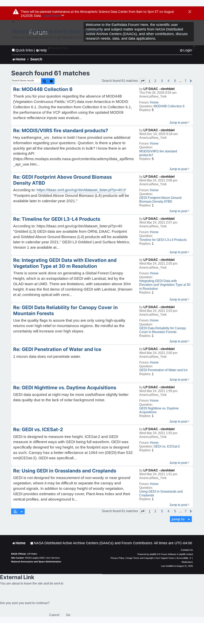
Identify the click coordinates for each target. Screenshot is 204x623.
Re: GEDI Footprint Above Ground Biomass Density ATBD (62, 180)
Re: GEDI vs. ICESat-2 (38, 429)
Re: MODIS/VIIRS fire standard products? (60, 130)
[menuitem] (91, 543)
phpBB (153, 554)
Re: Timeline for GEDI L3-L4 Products (56, 219)
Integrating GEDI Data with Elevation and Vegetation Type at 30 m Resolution (164, 284)
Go (68, 615)
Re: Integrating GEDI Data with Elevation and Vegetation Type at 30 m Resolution (65, 263)
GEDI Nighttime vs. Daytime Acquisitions (159, 410)
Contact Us (187, 550)
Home (154, 102)
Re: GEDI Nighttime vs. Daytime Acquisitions (64, 387)
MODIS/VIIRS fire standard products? (158, 153)
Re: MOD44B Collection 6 (43, 89)
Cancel (54, 615)
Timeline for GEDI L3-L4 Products (163, 240)
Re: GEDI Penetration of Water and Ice (57, 349)
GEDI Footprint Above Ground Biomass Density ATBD (160, 199)
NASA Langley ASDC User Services (42, 558)
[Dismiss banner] (189, 12)
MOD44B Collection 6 (169, 106)
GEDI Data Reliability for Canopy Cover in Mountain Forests (162, 330)
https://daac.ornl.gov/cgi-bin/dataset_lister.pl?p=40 (79, 190)
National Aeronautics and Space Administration (36, 561)
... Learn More (51, 16)
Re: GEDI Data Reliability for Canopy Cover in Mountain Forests (65, 310)
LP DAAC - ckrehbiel (159, 89)
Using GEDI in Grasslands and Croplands (161, 493)
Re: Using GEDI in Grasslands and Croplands (64, 471)
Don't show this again (25, 50)
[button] (143, 81)
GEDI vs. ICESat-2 (167, 446)
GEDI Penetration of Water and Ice (163, 370)
